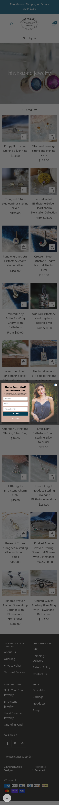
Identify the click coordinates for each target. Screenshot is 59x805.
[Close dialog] (55, 385)
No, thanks (15, 418)
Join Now (15, 414)
